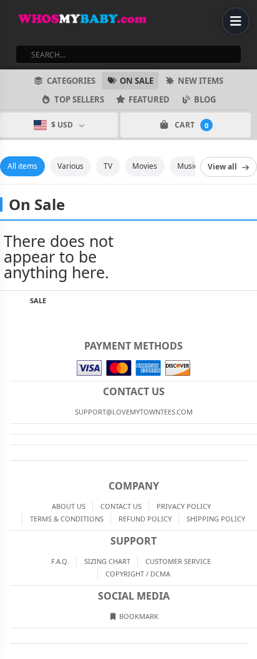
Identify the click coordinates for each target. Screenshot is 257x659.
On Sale (136, 80)
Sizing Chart (107, 561)
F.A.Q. (60, 561)
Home (8, 301)
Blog (205, 99)
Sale (38, 300)
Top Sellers (79, 99)
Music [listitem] (187, 166)
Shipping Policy (216, 518)
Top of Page (248, 301)
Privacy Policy (184, 506)
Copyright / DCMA (137, 573)
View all (222, 166)
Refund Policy (145, 518)
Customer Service (178, 561)
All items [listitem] (22, 166)
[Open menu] (236, 21)
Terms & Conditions (67, 518)
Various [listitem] (70, 166)
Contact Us (121, 506)
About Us (68, 506)
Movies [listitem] (144, 166)
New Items (200, 80)
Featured (149, 99)
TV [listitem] (108, 166)
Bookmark (137, 616)
